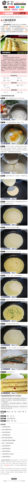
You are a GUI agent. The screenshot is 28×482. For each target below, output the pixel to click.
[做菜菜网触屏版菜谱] (14, 5)
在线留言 (7, 465)
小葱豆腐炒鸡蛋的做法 (8, 440)
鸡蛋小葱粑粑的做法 (7, 429)
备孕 (15, 420)
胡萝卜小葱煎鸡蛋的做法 (8, 443)
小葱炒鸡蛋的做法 (6, 432)
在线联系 (23, 480)
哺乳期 (8, 420)
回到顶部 (14, 478)
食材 (22, 7)
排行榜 (21, 9)
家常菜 (8, 411)
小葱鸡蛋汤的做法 (6, 426)
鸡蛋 (8, 416)
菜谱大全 (11, 7)
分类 (17, 7)
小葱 (11, 416)
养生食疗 (7, 9)
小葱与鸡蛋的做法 (11, 418)
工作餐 (19, 411)
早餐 (23, 411)
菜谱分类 (12, 16)
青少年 (2, 413)
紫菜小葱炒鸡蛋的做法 (7, 437)
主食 (15, 411)
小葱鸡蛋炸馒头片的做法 (8, 454)
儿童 (12, 411)
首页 (5, 7)
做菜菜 (5, 480)
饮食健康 (14, 9)
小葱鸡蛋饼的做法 (6, 435)
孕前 (12, 420)
